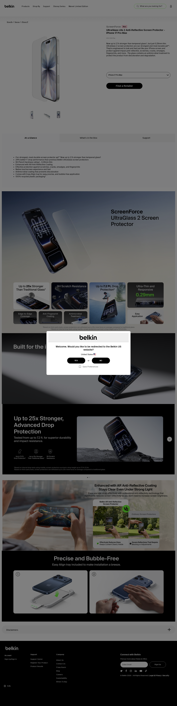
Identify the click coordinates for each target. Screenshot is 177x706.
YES (76, 360)
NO (101, 360)
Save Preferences (90, 366)
